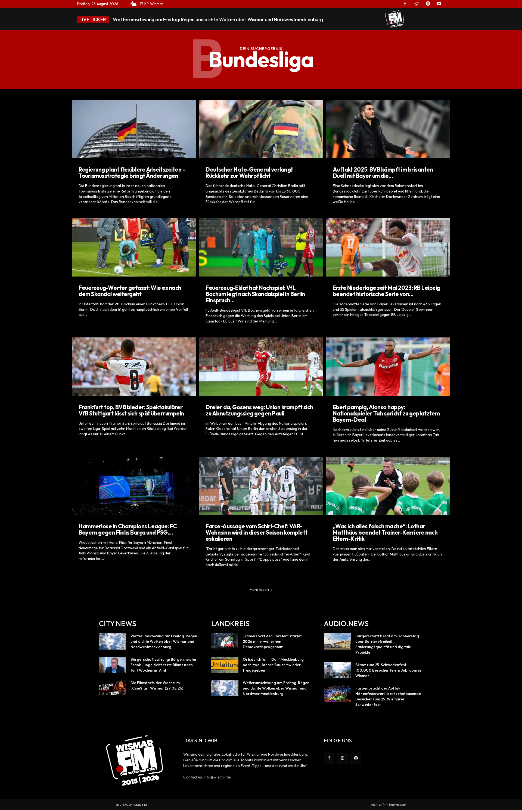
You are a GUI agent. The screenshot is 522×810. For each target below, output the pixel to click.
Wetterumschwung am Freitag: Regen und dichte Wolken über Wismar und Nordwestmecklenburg (163, 641)
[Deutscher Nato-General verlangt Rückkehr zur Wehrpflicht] (261, 129)
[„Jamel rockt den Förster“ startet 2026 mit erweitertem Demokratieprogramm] (224, 641)
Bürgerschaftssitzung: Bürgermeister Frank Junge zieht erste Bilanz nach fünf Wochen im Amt (213, 19)
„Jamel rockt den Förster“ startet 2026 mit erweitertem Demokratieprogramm (272, 641)
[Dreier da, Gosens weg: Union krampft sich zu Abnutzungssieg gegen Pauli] (261, 366)
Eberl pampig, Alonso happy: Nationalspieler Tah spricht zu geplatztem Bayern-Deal (386, 413)
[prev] (355, 19)
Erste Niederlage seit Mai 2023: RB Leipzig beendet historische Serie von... (386, 290)
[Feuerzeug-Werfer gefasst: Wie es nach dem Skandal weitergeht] (134, 247)
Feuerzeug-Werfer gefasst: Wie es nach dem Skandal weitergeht (130, 290)
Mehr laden (259, 589)
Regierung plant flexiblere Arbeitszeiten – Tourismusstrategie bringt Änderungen (132, 172)
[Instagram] (342, 758)
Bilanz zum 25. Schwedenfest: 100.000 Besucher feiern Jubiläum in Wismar (388, 670)
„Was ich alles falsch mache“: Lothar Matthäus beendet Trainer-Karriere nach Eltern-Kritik (385, 532)
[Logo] (394, 18)
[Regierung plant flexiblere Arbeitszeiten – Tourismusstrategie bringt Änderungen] (134, 129)
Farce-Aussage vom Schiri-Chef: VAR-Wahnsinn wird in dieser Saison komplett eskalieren (256, 532)
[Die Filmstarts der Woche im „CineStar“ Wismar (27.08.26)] (112, 688)
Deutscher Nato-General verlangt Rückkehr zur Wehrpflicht (249, 172)
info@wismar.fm (217, 777)
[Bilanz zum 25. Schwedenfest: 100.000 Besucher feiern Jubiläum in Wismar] (337, 670)
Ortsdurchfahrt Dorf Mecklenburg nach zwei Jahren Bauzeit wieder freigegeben (273, 665)
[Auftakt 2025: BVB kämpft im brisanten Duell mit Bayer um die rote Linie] (388, 129)
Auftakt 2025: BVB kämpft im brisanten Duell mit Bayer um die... (383, 172)
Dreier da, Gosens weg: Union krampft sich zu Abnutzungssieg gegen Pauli (259, 410)
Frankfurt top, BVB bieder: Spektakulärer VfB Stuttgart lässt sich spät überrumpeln (131, 410)
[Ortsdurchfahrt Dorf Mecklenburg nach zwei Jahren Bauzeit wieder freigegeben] (224, 665)
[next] (363, 19)
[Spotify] (355, 758)
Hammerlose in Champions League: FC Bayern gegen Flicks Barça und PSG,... (128, 529)
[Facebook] (329, 758)
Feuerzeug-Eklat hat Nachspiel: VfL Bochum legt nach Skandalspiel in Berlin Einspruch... (255, 294)
